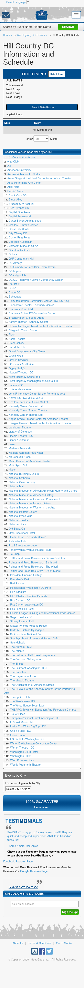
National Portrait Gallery (23, 512)
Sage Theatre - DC (21, 617)
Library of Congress (20, 431)
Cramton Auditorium (20, 250)
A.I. (9, 166)
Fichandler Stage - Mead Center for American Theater (40, 326)
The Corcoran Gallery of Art (26, 659)
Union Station (18, 735)
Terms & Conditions (39, 943)
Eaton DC (14, 292)
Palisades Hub (17, 541)
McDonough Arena (20, 457)
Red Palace (17, 583)
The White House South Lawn (27, 705)
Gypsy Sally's (17, 368)
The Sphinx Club (20, 697)
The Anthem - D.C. (21, 647)
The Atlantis (17, 651)
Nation (12, 469)
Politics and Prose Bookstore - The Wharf (33, 566)
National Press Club (20, 516)
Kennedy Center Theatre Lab (26, 415)
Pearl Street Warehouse (23, 545)
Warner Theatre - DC (22, 747)
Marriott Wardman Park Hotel (26, 453)
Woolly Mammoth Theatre (25, 764)
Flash (12, 334)
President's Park (20, 579)
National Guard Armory (22, 482)
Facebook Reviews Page (39, 846)
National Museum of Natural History (30, 503)
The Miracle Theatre (22, 680)
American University (19, 170)
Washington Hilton (20, 756)
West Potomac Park (22, 760)
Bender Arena (15, 191)
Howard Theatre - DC (21, 372)
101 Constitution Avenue (21, 157)
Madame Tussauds (20, 448)
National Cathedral (19, 478)
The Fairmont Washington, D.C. (28, 668)
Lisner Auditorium (19, 440)
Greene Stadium (18, 360)
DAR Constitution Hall (21, 258)
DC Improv (15, 271)
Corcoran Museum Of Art (23, 246)
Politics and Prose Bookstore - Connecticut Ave (37, 558)
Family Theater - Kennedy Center (28, 322)
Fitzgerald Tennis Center (23, 330)
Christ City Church (19, 229)
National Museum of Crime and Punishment (34, 499)
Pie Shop (14, 554)
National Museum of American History (31, 495)
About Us (17, 943)
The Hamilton (18, 672)
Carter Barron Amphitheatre (25, 220)
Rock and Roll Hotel (22, 609)
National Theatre (18, 520)
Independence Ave (20, 389)
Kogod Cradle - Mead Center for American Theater (38, 419)
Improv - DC (16, 385)
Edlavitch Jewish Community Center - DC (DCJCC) (39, 301)
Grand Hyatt (16, 355)
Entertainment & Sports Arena (26, 317)
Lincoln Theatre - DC (21, 436)
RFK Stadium (18, 592)
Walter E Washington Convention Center (33, 743)
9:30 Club (13, 161)
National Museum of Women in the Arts (32, 507)
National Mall (16, 486)
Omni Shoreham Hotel (22, 533)
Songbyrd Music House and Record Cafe (34, 638)
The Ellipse (16, 663)
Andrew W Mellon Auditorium (24, 174)
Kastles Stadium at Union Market (28, 402)
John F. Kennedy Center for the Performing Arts (37, 393)
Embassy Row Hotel (21, 309)
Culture (13, 254)
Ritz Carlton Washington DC (26, 604)
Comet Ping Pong (19, 237)
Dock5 (12, 288)
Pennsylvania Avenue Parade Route (30, 550)
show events (42, 139)
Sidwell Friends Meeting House (28, 625)
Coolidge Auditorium (20, 242)
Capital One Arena (19, 212)
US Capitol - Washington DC (26, 739)
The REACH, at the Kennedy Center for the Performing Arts (39, 691)
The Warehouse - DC (22, 701)
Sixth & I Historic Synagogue (27, 630)
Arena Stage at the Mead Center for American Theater (39, 178)
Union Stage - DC (20, 731)
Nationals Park (17, 524)
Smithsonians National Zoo (26, 634)
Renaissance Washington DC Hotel (30, 588)
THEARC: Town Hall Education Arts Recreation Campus (43, 709)
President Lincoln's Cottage (26, 575)
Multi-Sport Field (18, 465)
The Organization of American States (32, 685)
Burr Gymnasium (19, 208)
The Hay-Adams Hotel (23, 676)
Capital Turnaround (20, 216)
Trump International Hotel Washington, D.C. (35, 718)
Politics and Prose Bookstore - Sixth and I (34, 562)
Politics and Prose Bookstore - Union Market (35, 571)
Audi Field (13, 187)
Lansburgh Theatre (20, 427)
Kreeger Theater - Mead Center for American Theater (40, 423)
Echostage (15, 296)
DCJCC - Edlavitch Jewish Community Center (36, 280)
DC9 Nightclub (17, 275)
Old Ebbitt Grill (17, 528)
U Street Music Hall (21, 722)
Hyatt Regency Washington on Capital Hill (33, 381)
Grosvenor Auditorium (21, 364)
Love (11, 444)
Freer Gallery (16, 343)
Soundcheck (17, 642)
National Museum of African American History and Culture (43, 490)
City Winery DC (18, 233)
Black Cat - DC (18, 195)
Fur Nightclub (16, 347)
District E (14, 284)
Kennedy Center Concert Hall (26, 406)
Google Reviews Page (34, 871)
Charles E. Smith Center (23, 225)
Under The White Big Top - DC (28, 726)
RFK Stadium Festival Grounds (28, 596)
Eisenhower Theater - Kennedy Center (31, 305)
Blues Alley (15, 199)
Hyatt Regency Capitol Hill (24, 377)
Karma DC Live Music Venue (26, 398)
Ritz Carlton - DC (20, 600)
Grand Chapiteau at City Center (27, 351)
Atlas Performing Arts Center (24, 182)
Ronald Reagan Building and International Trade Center (42, 613)
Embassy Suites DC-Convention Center (32, 313)
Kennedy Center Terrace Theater (28, 410)
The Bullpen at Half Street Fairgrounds (32, 655)
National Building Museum (24, 474)
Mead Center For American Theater (29, 461)
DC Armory (15, 263)
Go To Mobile (64, 943)
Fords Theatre (17, 339)
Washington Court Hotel (24, 752)
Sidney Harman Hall (22, 621)
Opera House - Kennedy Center (27, 537)
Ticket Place (17, 714)
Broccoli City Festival (21, 204)
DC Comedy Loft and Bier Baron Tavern (32, 267)
